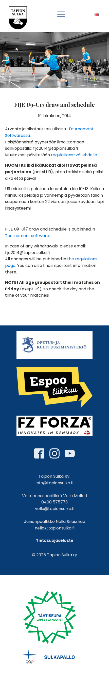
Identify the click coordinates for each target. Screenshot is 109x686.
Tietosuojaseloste (54, 540)
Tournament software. (27, 236)
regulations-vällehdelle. (74, 155)
